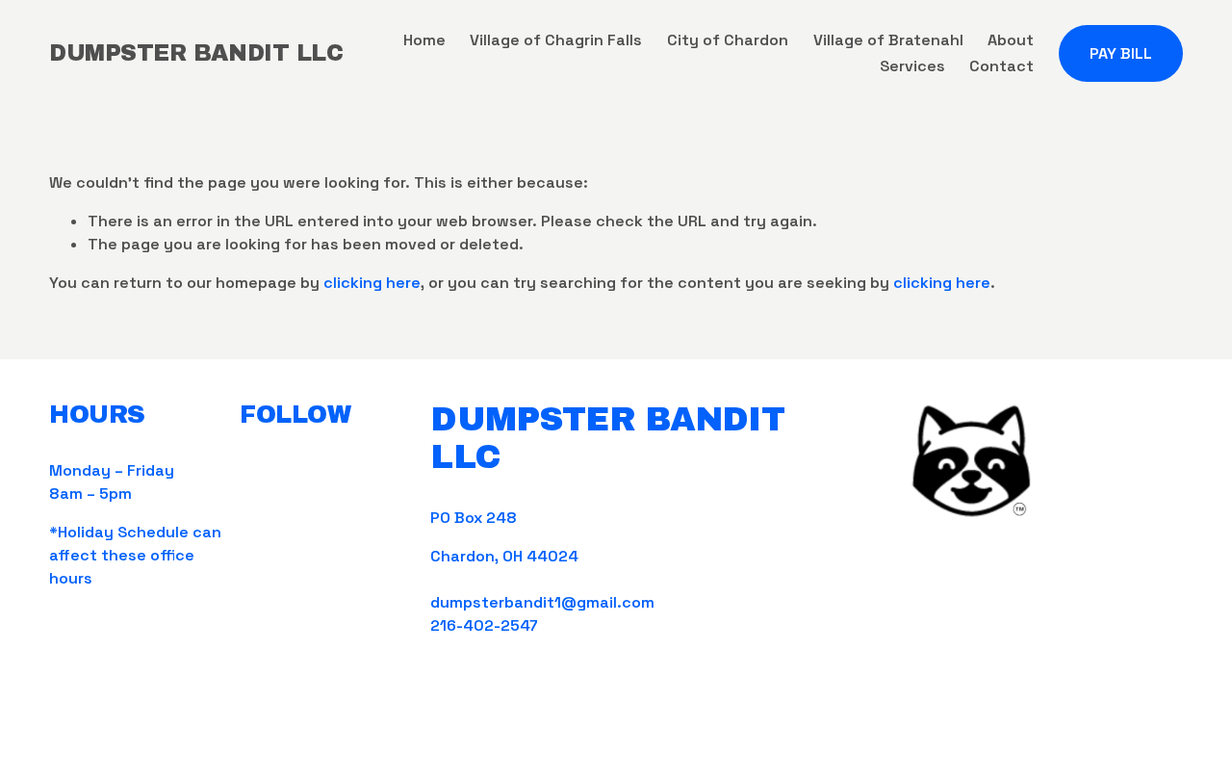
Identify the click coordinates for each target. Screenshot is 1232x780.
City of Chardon (727, 40)
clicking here (372, 283)
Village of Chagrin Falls (556, 40)
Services (912, 66)
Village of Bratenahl (888, 40)
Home (424, 40)
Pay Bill (1121, 53)
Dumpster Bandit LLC (196, 52)
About (1011, 40)
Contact (1001, 66)
